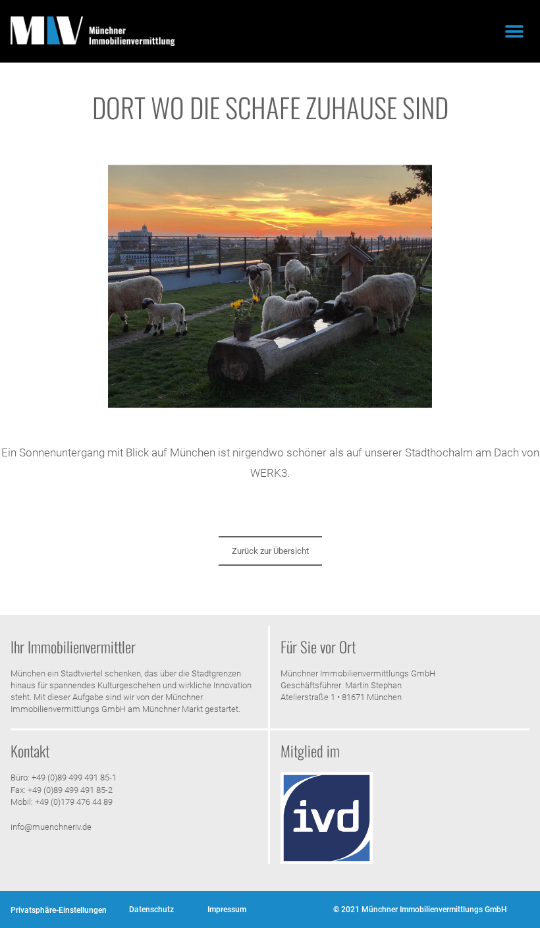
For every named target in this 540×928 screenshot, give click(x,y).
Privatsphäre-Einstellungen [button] (59, 910)
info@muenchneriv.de (51, 827)
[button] (514, 31)
